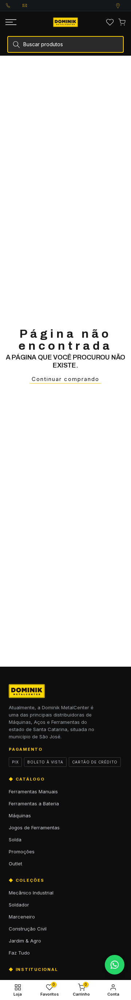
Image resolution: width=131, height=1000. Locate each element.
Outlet (15, 863)
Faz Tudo (19, 953)
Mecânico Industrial (31, 893)
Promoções (22, 851)
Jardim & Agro (25, 941)
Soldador (19, 905)
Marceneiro (22, 917)
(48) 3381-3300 (14, 5)
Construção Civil (28, 929)
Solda (15, 839)
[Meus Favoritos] (110, 22)
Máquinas (20, 815)
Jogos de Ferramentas (34, 827)
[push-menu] (10, 22)
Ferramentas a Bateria (34, 803)
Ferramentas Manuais (33, 791)
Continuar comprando (65, 379)
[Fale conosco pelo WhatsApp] (114, 965)
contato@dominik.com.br (31, 5)
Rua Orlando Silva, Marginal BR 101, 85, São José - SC (125, 5)
